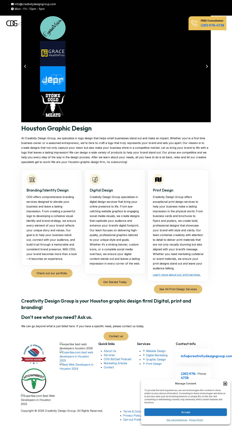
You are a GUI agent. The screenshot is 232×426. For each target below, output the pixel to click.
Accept (185, 412)
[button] (225, 383)
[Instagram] (206, 7)
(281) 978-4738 (212, 25)
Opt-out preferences (177, 420)
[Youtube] (218, 7)
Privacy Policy (196, 420)
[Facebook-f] (188, 7)
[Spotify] (224, 7)
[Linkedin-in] (200, 7)
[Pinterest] (212, 7)
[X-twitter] (194, 7)
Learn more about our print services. (177, 274)
